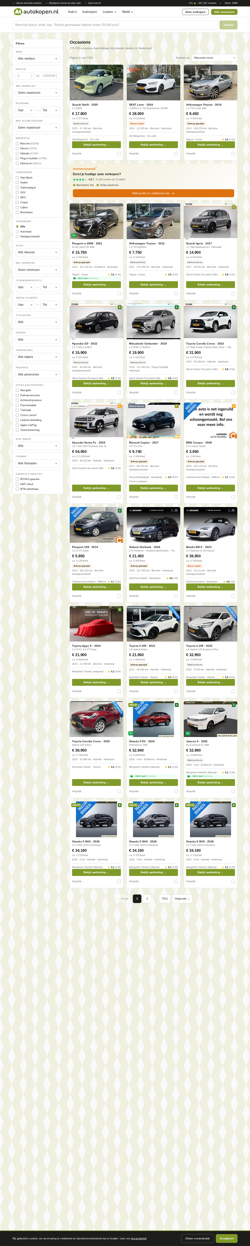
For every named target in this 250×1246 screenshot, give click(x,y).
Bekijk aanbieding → (96, 144)
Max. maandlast (26, 86)
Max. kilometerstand (29, 121)
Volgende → (182, 898)
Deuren (20, 333)
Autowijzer (89, 11)
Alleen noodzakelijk (197, 1238)
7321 (165, 898)
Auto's (72, 11)
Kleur (19, 245)
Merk (19, 52)
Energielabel (24, 350)
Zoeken (228, 25)
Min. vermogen (25, 263)
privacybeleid (138, 1238)
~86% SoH (87, 278)
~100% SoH (145, 776)
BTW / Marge (23, 439)
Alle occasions (224, 11)
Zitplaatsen (23, 315)
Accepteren (227, 1238)
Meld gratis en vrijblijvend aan (151, 193)
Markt (126, 11)
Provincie (22, 368)
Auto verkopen (195, 11)
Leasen (108, 11)
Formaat (21, 456)
